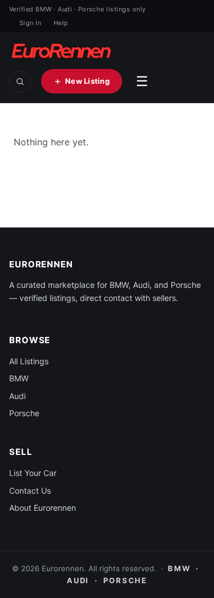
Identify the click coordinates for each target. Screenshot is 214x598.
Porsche (24, 413)
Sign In (30, 23)
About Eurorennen (42, 507)
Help (61, 23)
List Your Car (32, 473)
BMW (19, 378)
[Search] (20, 81)
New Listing (87, 81)
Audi (17, 396)
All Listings (29, 361)
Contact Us (30, 490)
